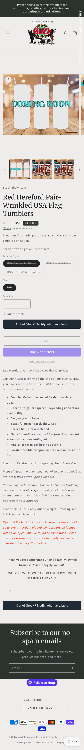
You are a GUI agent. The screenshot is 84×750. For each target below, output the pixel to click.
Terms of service (43, 743)
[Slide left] (4, 170)
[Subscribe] (71, 668)
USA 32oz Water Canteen (26, 273)
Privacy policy (23, 743)
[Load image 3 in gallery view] (64, 169)
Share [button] (10, 590)
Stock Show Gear (27, 737)
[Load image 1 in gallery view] (20, 169)
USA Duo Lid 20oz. (60, 264)
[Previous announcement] (7, 8)
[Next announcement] (76, 8)
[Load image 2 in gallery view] (42, 169)
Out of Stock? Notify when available (42, 324)
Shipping (7, 228)
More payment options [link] (42, 361)
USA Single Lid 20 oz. (23, 264)
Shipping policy (64, 743)
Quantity (8, 296)
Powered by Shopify (46, 737)
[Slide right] (79, 170)
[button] (8, 33)
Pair (11, 288)
